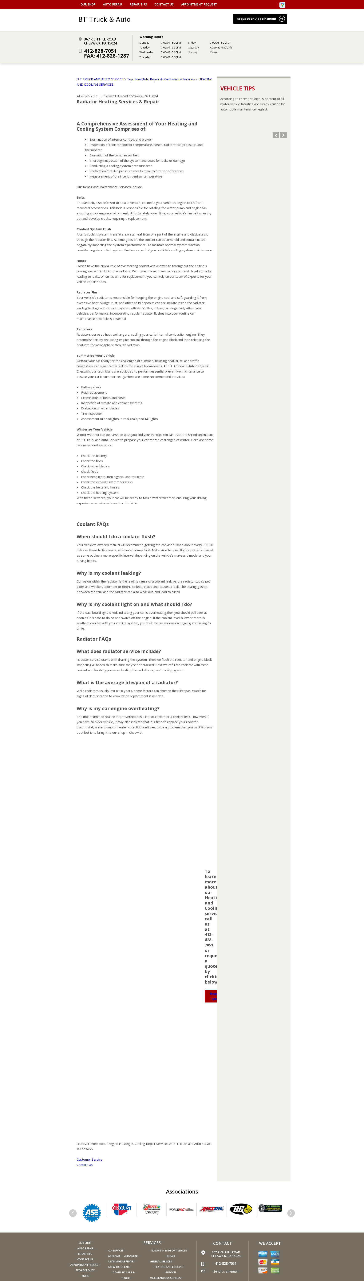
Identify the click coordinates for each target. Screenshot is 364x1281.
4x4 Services (115, 1250)
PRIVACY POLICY (85, 1270)
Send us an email (225, 1271)
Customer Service (89, 1159)
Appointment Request (199, 4)
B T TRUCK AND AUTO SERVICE (100, 79)
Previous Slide (276, 135)
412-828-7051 (100, 50)
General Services (161, 1261)
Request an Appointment (257, 18)
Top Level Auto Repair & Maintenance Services (161, 79)
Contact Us (164, 4)
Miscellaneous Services (165, 1278)
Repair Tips (138, 4)
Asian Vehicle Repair (121, 1261)
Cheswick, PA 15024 (143, 96)
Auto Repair (112, 4)
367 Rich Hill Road (115, 96)
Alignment (131, 1256)
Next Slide (283, 135)
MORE (85, 1276)
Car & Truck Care (119, 1267)
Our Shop (87, 4)
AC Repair (114, 1256)
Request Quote (216, 996)
